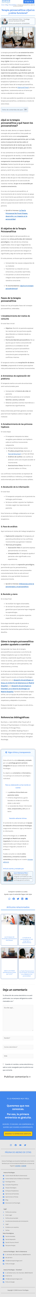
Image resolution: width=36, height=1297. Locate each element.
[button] (28, 1)
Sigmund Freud (23, 87)
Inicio (2, 5)
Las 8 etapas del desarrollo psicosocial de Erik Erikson (9, 938)
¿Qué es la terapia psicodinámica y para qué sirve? (9, 972)
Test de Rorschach (14, 454)
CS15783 (17, 1166)
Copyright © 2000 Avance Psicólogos (18, 1290)
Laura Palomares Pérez (21, 873)
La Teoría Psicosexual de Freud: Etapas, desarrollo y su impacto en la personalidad (26, 973)
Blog (7, 5)
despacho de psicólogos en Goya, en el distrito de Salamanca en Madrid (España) (17, 683)
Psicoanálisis (13, 5)
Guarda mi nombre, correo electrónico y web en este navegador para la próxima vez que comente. (18, 1067)
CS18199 (23, 1166)
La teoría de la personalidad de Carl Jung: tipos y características (26, 940)
